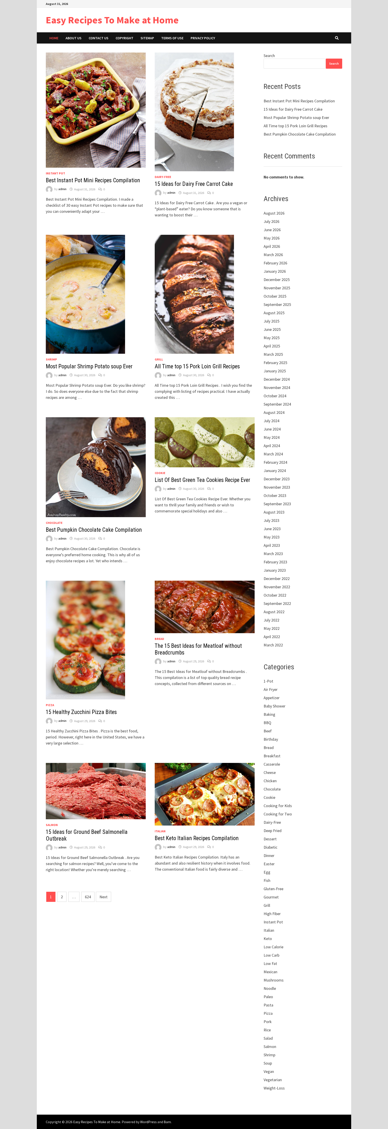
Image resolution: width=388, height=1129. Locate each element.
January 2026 (275, 271)
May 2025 (272, 337)
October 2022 (275, 595)
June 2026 (272, 229)
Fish (267, 880)
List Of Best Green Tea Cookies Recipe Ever (202, 480)
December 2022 (277, 578)
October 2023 (275, 495)
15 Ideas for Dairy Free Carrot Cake (194, 184)
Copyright (124, 38)
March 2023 (273, 553)
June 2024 (272, 429)
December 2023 (277, 478)
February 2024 (275, 462)
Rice (267, 1029)
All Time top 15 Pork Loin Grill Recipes (197, 366)
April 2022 (272, 636)
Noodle (270, 988)
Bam (167, 1122)
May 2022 (272, 628)
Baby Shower (274, 706)
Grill (159, 359)
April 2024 (272, 445)
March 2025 (273, 354)
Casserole (272, 764)
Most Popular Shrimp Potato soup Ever (89, 366)
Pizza (50, 705)
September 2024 (277, 404)
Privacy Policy (203, 38)
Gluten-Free (273, 888)
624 (88, 896)
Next (103, 896)
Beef (268, 731)
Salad (268, 1038)
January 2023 (275, 570)
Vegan (269, 1071)
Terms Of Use (172, 38)
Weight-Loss (274, 1088)
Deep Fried (273, 830)
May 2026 (272, 238)
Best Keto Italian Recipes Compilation (197, 838)
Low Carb (271, 955)
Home (53, 38)
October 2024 (275, 395)
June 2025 (272, 329)
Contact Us (98, 38)
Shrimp (51, 359)
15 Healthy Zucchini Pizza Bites (81, 712)
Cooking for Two (278, 814)
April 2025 (272, 346)
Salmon (52, 825)
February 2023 (275, 561)
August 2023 (274, 512)
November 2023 (277, 487)
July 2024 (271, 420)
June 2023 (272, 528)
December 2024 (277, 379)
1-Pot (268, 681)
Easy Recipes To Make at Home (112, 20)
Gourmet (271, 897)
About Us (74, 38)
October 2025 (275, 296)
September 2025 (277, 304)
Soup (268, 1063)
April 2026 (272, 246)
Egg (267, 872)
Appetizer (272, 697)
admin (62, 189)
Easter (269, 863)
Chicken (270, 780)
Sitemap (147, 38)
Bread (159, 639)
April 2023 (272, 545)
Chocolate (54, 523)
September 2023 (277, 503)
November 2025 (277, 287)
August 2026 (274, 213)
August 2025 (274, 312)
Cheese (270, 772)
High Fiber (272, 913)
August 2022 (274, 611)
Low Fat (270, 963)
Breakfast (272, 755)
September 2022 (277, 603)
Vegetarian (273, 1079)
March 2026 (273, 254)
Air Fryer (271, 689)
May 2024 (272, 437)
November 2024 (277, 387)
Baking (269, 714)
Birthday (271, 739)
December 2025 (277, 279)
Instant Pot (55, 173)
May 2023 (272, 537)
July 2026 (271, 221)
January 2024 (275, 470)
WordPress (148, 1122)
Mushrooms (274, 980)
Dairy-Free (163, 177)
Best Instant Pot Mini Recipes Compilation (93, 180)
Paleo (268, 996)
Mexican (270, 971)
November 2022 (277, 586)
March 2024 (273, 454)
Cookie (160, 473)
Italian (160, 831)
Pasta (268, 1005)
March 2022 (273, 645)
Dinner (269, 855)
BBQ (267, 722)
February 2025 (275, 362)
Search (269, 55)
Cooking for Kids (278, 805)
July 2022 (271, 620)
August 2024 (274, 412)
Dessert (270, 838)
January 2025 (275, 370)
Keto (268, 938)
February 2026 (275, 263)
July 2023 (271, 520)
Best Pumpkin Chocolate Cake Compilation (94, 530)
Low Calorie (273, 946)
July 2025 (271, 321)
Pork (268, 1021)
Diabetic (270, 847)
